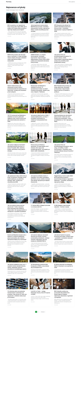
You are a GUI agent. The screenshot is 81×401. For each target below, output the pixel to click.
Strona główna (72, 1)
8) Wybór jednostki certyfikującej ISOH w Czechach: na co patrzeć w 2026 (63, 266)
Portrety (8, 2)
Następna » (43, 311)
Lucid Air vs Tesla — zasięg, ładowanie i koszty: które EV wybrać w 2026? (40, 293)
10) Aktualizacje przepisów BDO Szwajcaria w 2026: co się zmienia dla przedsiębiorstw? (40, 266)
